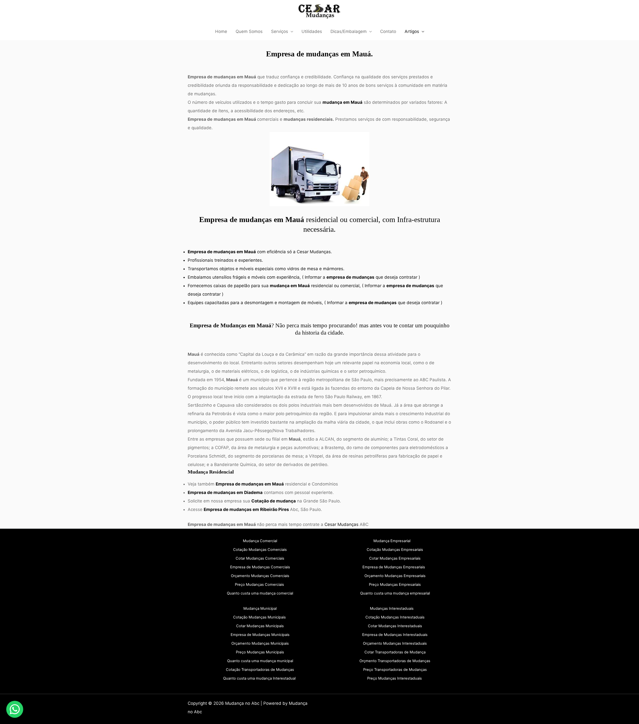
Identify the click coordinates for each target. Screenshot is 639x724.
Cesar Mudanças (314, 251)
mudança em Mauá (342, 102)
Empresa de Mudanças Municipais (260, 634)
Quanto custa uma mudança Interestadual (259, 678)
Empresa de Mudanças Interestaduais (395, 634)
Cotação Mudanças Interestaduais (395, 617)
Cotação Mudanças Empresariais (395, 549)
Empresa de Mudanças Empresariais (393, 567)
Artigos (412, 31)
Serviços (279, 31)
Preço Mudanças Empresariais (395, 584)
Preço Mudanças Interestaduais (394, 678)
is (260, 643)
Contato (388, 31)
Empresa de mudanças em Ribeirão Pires (246, 509)
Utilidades (312, 31)
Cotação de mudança (273, 500)
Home (221, 31)
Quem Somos (249, 31)
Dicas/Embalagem (348, 31)
